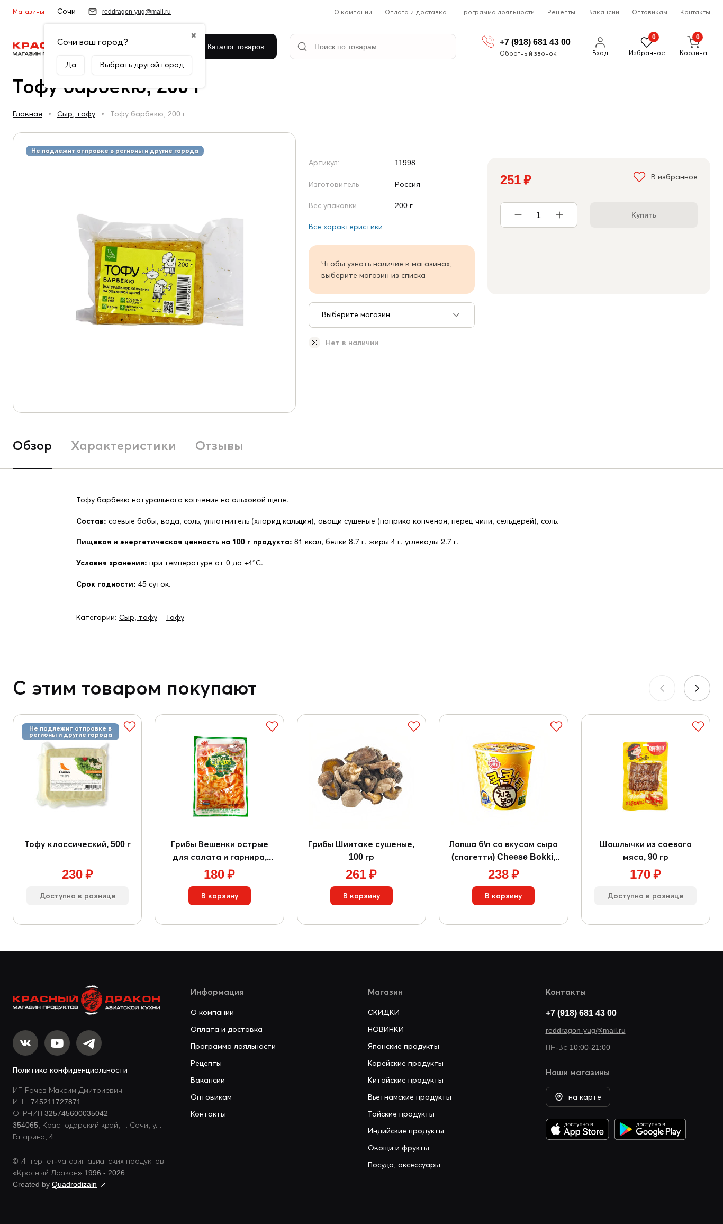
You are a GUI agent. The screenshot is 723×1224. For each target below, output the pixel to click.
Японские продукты (403, 1046)
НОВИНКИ (386, 1029)
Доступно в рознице (77, 896)
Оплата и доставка (416, 12)
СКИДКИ (384, 1012)
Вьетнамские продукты (409, 1097)
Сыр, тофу (76, 114)
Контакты (695, 12)
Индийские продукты (406, 1131)
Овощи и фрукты (398, 1148)
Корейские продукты (406, 1063)
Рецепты (561, 12)
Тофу (175, 617)
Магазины (28, 11)
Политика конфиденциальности (70, 1070)
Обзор (32, 445)
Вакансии (603, 12)
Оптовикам (649, 12)
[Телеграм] (89, 1043)
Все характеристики (346, 226)
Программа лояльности (497, 12)
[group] (154, 273)
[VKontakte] (25, 1043)
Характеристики (123, 445)
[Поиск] (302, 46)
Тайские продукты (401, 1114)
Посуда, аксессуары (404, 1164)
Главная (27, 114)
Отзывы (219, 445)
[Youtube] (57, 1043)
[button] (697, 688)
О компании (353, 12)
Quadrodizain (74, 1184)
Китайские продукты (406, 1080)
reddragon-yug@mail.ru (586, 1030)
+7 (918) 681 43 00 (581, 1012)
